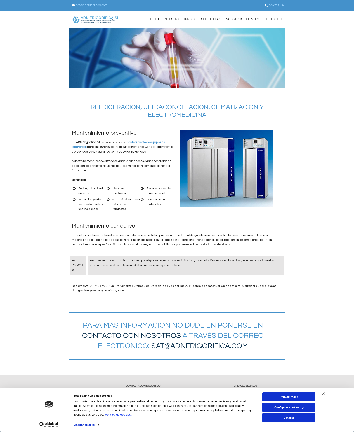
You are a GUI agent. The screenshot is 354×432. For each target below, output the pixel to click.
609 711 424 (277, 5)
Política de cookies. (118, 414)
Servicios (209, 19)
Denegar (288, 417)
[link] (208, 19)
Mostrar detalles (84, 424)
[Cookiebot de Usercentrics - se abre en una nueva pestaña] (49, 425)
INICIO (154, 19)
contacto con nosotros (131, 335)
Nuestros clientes (242, 19)
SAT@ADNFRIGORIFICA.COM (199, 346)
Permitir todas (289, 396)
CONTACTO (273, 19)
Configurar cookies (286, 407)
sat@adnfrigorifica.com (91, 5)
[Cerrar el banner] (323, 393)
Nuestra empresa (180, 19)
